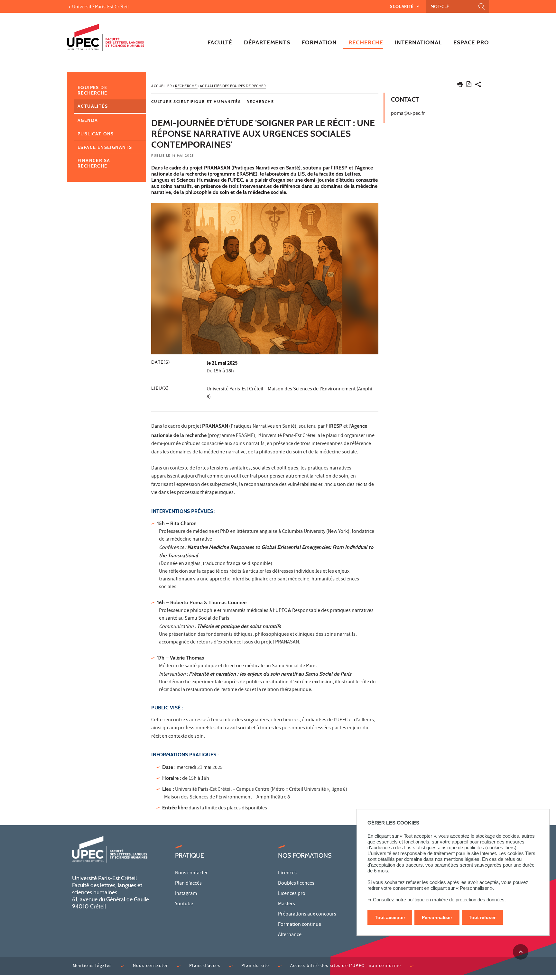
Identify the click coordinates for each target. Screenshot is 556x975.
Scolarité (402, 6)
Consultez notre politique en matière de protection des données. (439, 899)
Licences (287, 873)
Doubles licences (296, 884)
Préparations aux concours (307, 914)
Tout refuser (482, 917)
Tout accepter (390, 917)
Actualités (93, 106)
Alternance (289, 935)
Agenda (88, 120)
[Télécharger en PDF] (469, 85)
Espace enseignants (105, 147)
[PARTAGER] (478, 85)
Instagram (186, 894)
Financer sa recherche (94, 163)
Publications (96, 134)
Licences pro (291, 894)
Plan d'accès (188, 884)
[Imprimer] (460, 85)
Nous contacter (191, 873)
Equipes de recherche (92, 90)
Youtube (184, 904)
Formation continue (299, 925)
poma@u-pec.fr (408, 114)
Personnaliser (437, 917)
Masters (286, 904)
